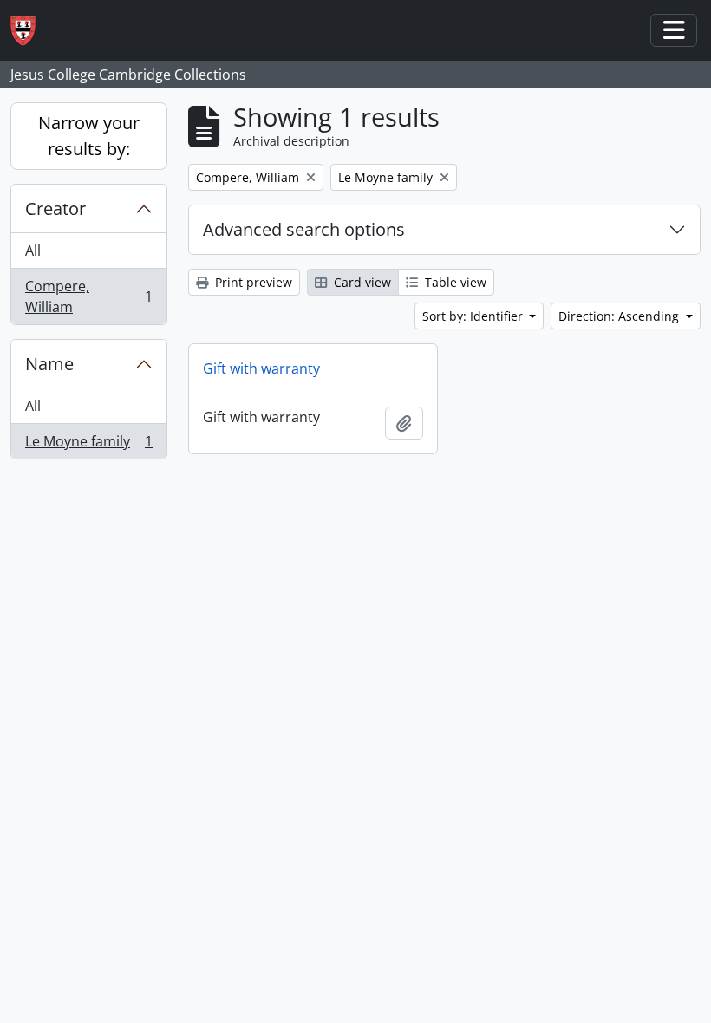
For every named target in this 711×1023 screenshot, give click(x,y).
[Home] (29, 31)
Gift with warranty (261, 368)
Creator (55, 208)
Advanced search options (304, 229)
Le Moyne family (88, 445)
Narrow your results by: (89, 135)
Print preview (252, 282)
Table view (453, 282)
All (33, 250)
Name (49, 363)
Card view (360, 282)
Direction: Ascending (620, 316)
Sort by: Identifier (474, 316)
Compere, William (88, 296)
